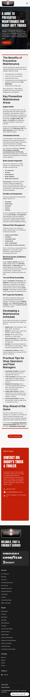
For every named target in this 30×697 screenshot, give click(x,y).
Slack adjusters (7, 181)
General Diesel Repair (6, 600)
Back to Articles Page (15, 436)
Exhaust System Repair (7, 637)
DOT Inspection (5, 574)
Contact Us (6, 42)
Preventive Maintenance (7, 582)
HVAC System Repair (6, 643)
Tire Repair (3, 626)
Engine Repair (4, 611)
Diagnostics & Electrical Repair (8, 640)
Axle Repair (4, 620)
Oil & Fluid (3, 614)
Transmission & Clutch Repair (8, 649)
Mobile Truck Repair (6, 603)
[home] (8, 3)
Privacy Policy (4, 684)
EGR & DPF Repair (5, 631)
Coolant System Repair (6, 628)
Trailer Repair (4, 594)
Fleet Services (4, 585)
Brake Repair (4, 617)
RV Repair (3, 597)
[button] (26, 3)
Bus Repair (3, 576)
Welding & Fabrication (6, 588)
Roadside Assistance (6, 591)
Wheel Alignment (5, 623)
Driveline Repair (5, 634)
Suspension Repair (5, 646)
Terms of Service (5, 687)
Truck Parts (4, 579)
